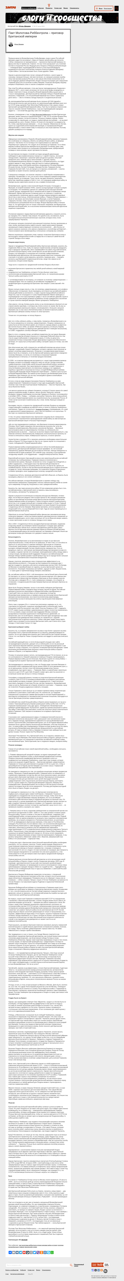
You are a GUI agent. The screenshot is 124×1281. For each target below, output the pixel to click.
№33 (99, 1264)
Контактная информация (17, 1274)
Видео (66, 8)
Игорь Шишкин (25, 26)
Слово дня (58, 8)
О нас (7, 1274)
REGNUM (24, 1240)
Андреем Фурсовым (42, 409)
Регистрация (108, 8)
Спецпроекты (74, 8)
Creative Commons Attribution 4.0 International (103, 1277)
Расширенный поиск (79, 1265)
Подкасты (49, 8)
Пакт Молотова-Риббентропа (41, 114)
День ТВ (30, 1274)
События (40, 8)
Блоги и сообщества (29, 8)
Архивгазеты (107, 1264)
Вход (100, 8)
